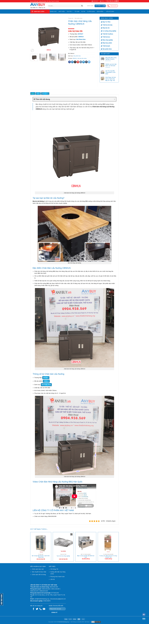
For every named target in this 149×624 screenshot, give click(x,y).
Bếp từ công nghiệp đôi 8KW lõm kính (85, 556)
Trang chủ (53, 11)
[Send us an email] (112, 1)
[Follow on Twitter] (110, 1)
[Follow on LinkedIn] (116, 1)
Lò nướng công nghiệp (109, 31)
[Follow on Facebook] (106, 1)
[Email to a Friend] (75, 62)
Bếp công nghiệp (108, 40)
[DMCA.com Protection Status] (96, 621)
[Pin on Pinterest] (78, 62)
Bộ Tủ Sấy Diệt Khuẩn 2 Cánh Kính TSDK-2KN (41, 556)
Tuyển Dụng (91, 11)
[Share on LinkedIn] (83, 62)
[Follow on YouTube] (117, 1)
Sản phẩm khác (78, 18)
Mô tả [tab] (32, 93)
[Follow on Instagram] (107, 1)
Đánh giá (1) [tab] (45, 93)
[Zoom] (32, 50)
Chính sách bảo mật (38, 569)
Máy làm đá (106, 28)
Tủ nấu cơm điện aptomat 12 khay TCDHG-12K (108, 556)
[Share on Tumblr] (86, 62)
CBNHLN (75, 58)
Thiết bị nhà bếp (107, 25)
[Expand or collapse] (114, 99)
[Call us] (113, 1)
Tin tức (69, 11)
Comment (107, 67)
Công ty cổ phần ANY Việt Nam (81, 621)
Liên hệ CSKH (110, 11)
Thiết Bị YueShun (108, 34)
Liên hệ (52, 579)
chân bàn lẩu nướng (81, 58)
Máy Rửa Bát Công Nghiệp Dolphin (110, 58)
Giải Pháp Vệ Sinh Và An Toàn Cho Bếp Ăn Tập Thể (110, 79)
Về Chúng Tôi (54, 569)
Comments (108, 60)
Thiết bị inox (106, 37)
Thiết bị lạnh (106, 46)
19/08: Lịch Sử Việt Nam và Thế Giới (110, 64)
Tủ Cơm (77, 11)
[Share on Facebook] (69, 62)
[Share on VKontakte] (80, 62)
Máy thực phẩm (107, 43)
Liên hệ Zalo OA (75, 31)
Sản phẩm (100, 11)
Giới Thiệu (62, 11)
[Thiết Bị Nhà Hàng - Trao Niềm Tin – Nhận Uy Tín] (37, 4)
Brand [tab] (38, 93)
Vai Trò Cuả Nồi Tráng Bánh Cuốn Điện (110, 72)
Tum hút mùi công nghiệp (63, 556)
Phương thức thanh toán (57, 576)
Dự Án (83, 11)
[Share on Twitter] (72, 62)
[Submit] (82, 6)
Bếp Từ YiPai (106, 22)
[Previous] (33, 34)
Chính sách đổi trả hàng (39, 574)
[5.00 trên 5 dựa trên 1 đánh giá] (81, 28)
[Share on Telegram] (89, 62)
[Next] (63, 34)
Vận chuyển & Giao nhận (39, 572)
